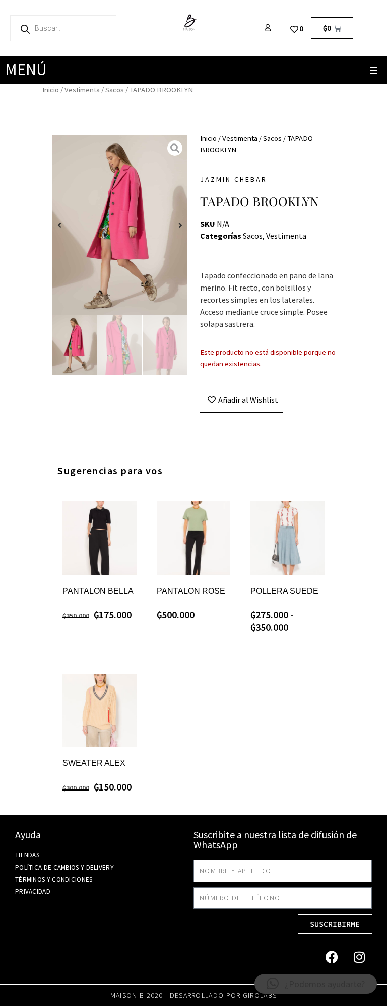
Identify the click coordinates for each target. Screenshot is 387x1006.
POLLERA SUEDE (284, 591)
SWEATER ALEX (93, 763)
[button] (373, 70)
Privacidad (32, 891)
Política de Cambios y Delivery (64, 867)
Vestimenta (82, 89)
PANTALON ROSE (191, 591)
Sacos (114, 89)
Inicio (50, 89)
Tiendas (27, 855)
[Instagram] (359, 956)
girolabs (260, 995)
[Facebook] (331, 956)
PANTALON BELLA (98, 591)
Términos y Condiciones (54, 879)
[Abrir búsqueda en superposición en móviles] (63, 28)
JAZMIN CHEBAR (233, 179)
